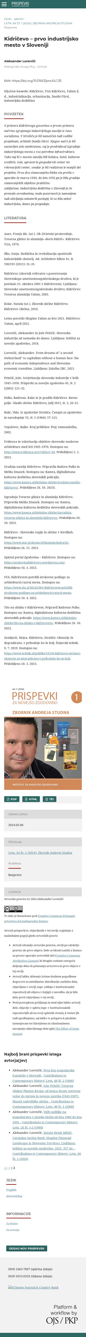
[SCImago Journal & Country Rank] (33, 1287)
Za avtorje (12, 1230)
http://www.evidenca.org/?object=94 (29, 452)
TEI (51, 799)
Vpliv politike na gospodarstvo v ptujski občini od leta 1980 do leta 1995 (47, 1117)
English (11, 1190)
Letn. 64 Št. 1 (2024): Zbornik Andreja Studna (38, 23)
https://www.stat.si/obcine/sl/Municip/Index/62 (36, 543)
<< (6, 1168)
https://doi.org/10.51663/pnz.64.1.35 (36, 81)
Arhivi (19, 19)
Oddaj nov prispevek (26, 1248)
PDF (13, 799)
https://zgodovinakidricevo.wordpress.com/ (34, 562)
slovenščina (14, 1196)
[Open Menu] (4, 4)
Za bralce (12, 1223)
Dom (7, 19)
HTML (32, 799)
